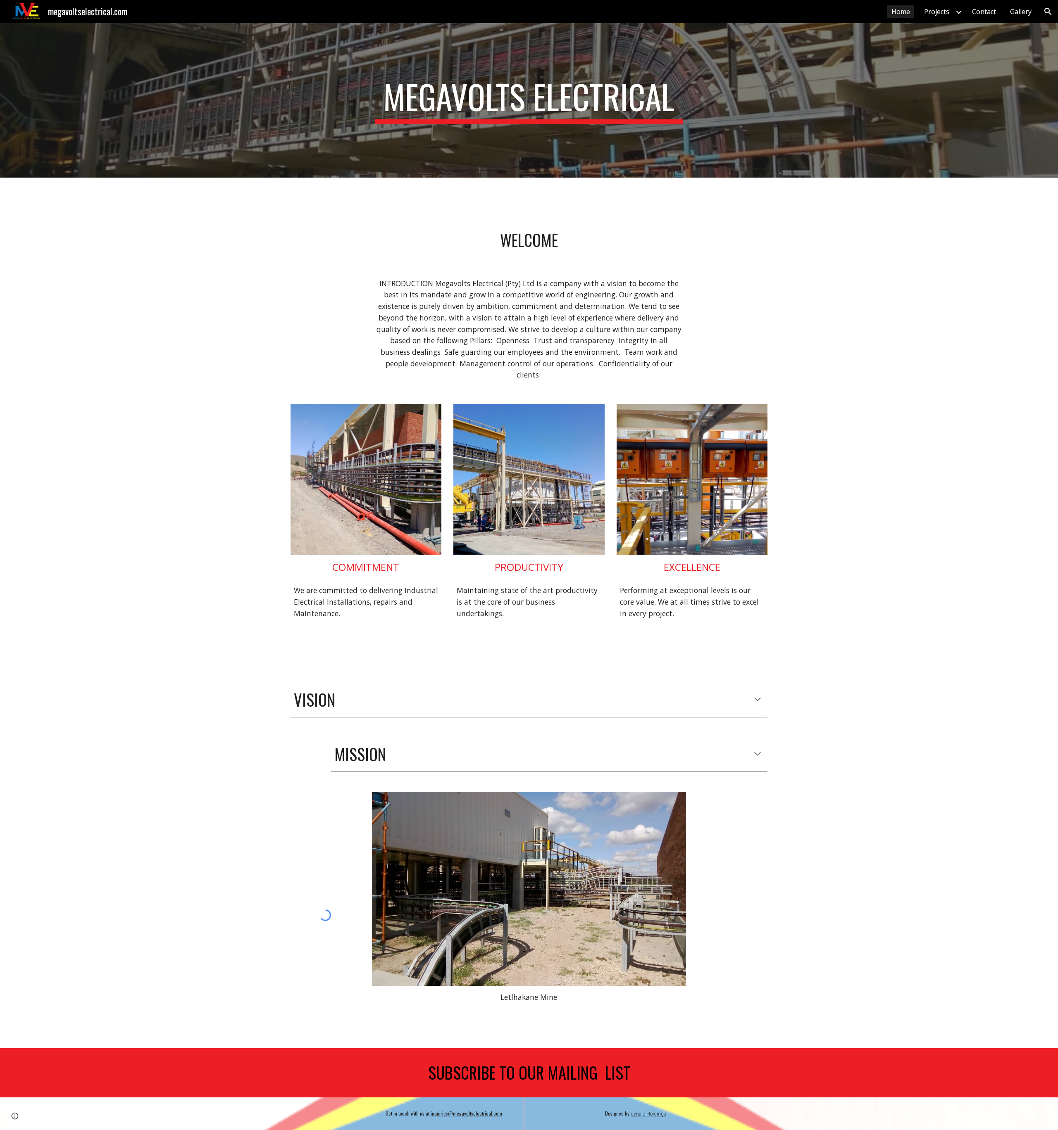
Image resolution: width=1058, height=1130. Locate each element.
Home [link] (900, 11)
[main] (529, 100)
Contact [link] (984, 11)
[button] (1048, 11)
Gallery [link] (1021, 11)
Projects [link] (936, 11)
